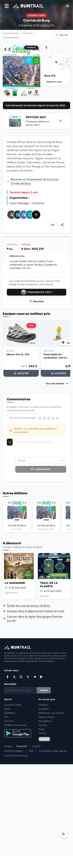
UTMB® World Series (15, 725)
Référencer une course (51, 712)
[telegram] (34, 676)
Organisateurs (47, 716)
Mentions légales (13, 750)
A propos (44, 708)
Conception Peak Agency (53, 750)
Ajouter (63, 34)
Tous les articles (55, 383)
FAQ (31, 750)
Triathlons (9, 712)
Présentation (17, 256)
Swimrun (9, 721)
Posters (43, 725)
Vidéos (43, 733)
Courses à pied (12, 704)
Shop (41, 729)
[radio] (40, 418)
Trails (7, 708)
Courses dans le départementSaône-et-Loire (35, 611)
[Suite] (63, 342)
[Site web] (53, 225)
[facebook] (46, 48)
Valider (44, 690)
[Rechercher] (63, 834)
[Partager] (62, 225)
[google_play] (41, 676)
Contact (43, 704)
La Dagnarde (15, 583)
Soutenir (44, 739)
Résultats (38, 301)
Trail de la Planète (49, 584)
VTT (6, 716)
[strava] (27, 676)
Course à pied (11, 33)
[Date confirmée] (6, 587)
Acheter (23, 373)
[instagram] (21, 676)
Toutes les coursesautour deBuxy (28, 605)
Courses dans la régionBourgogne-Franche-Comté (35, 618)
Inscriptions (45, 721)
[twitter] (14, 676)
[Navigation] (7, 6)
